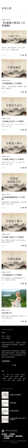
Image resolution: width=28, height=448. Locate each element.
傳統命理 (3, 310)
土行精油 (6, 376)
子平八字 (8, 19)
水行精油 (4, 378)
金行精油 (19, 380)
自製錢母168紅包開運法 (15, 394)
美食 (20, 378)
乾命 (4, 374)
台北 (12, 374)
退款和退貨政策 (8, 436)
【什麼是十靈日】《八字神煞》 (13, 237)
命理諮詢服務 (13, 402)
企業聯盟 (12, 434)
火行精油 (10, 378)
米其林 (15, 378)
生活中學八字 (7, 313)
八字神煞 (3, 19)
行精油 (9, 380)
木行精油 (16, 376)
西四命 (14, 380)
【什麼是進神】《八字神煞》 (12, 275)
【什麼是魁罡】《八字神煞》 (12, 83)
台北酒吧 (23, 374)
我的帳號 (4, 434)
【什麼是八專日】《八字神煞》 (13, 159)
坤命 (11, 376)
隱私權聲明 (19, 436)
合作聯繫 (6, 438)
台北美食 (17, 374)
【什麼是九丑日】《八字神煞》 (13, 121)
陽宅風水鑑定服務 (14, 410)
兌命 (8, 374)
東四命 (22, 376)
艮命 (24, 378)
